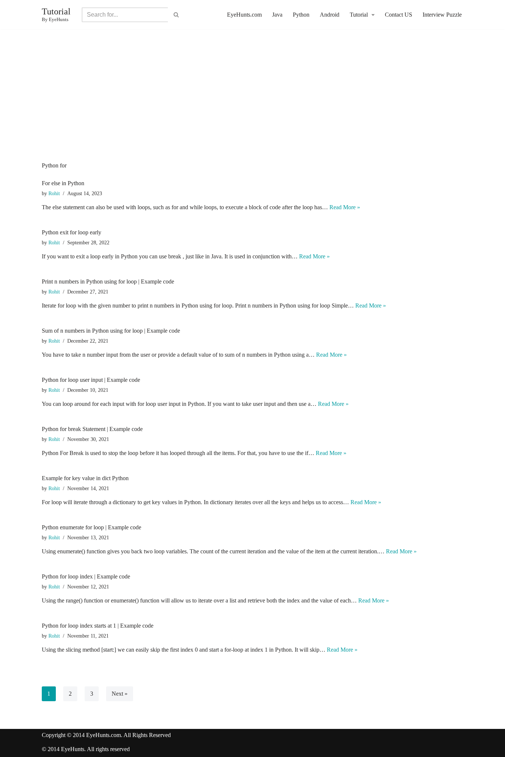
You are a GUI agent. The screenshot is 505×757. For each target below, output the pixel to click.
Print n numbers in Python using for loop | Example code (108, 281)
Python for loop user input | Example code (91, 380)
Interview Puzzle (442, 14)
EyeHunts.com (244, 14)
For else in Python (63, 183)
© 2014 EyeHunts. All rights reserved (86, 749)
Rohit (54, 193)
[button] (372, 14)
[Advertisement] (252, 107)
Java (277, 14)
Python (301, 14)
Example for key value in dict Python (85, 478)
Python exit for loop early (71, 232)
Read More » (344, 207)
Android (329, 14)
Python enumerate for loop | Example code (91, 527)
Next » (120, 693)
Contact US (398, 14)
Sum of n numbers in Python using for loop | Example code (111, 330)
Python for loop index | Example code (86, 576)
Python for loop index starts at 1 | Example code (97, 625)
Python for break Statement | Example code (92, 429)
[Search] (176, 14)
